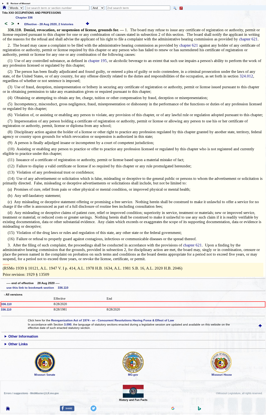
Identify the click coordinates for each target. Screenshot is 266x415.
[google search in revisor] (172, 408)
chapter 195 (97, 60)
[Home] (4, 7)
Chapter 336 (24, 17)
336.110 (6, 304)
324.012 (246, 76)
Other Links (18, 344)
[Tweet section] (93, 410)
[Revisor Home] (8, 409)
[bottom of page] (87, 24)
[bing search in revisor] (199, 409)
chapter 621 (248, 39)
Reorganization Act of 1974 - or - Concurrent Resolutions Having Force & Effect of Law (112, 320)
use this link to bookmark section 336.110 (37, 287)
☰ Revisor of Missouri (17, 3)
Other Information (23, 336)
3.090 (67, 324)
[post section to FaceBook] (67, 410)
